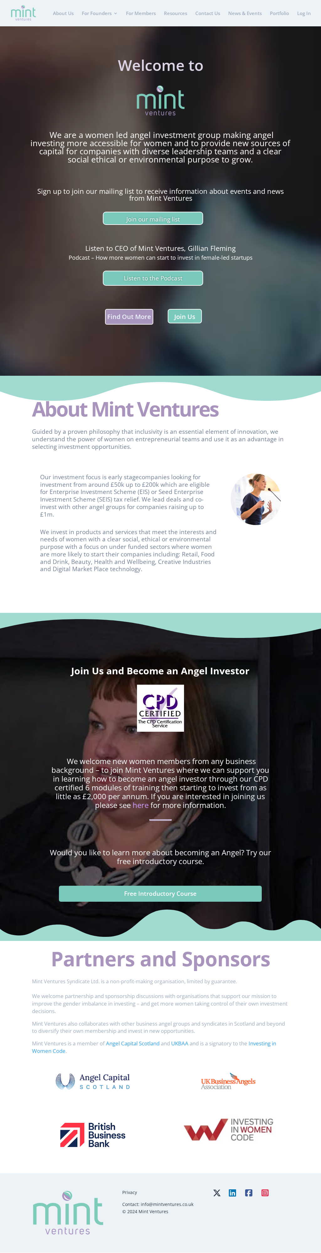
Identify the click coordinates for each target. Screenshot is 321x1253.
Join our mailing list (153, 219)
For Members (141, 13)
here (141, 805)
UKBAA (179, 1043)
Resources (175, 13)
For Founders (97, 13)
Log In (304, 13)
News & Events (245, 13)
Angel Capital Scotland (133, 1043)
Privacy (129, 1192)
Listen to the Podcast (153, 278)
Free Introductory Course (160, 893)
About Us (63, 13)
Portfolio (279, 13)
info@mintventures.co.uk (167, 1204)
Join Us (184, 316)
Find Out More (129, 316)
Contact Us (207, 13)
